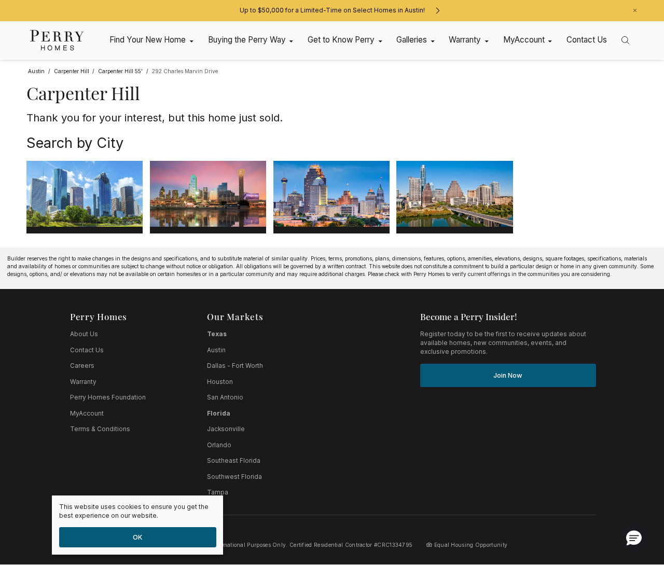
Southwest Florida (234, 476)
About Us (84, 334)
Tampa (217, 492)
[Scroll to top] (632, 500)
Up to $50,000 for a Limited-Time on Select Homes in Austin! (332, 10)
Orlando (219, 445)
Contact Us (87, 350)
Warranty (83, 381)
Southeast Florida (233, 460)
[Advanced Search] (625, 40)
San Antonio (225, 397)
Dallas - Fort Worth (235, 365)
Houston (220, 381)
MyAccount (87, 413)
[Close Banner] (635, 10)
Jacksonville (226, 429)
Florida (218, 413)
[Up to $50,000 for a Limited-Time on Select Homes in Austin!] (437, 10)
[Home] (57, 40)
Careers (82, 365)
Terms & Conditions (100, 429)
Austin (216, 350)
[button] (633, 537)
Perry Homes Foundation (108, 397)
